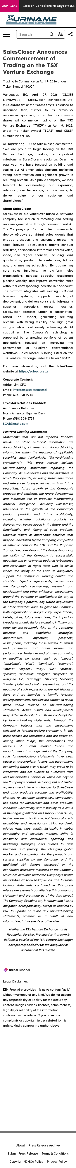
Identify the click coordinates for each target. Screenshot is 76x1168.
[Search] (51, 34)
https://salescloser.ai (34, 371)
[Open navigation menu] (6, 34)
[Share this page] (70, 34)
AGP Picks (9, 6)
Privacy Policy (57, 1161)
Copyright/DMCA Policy (26, 1161)
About (20, 1145)
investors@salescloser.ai (30, 390)
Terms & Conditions (55, 1153)
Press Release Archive (44, 1145)
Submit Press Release (23, 1153)
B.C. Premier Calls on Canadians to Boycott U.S (39, 6)
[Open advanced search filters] (60, 34)
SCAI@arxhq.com (15, 423)
